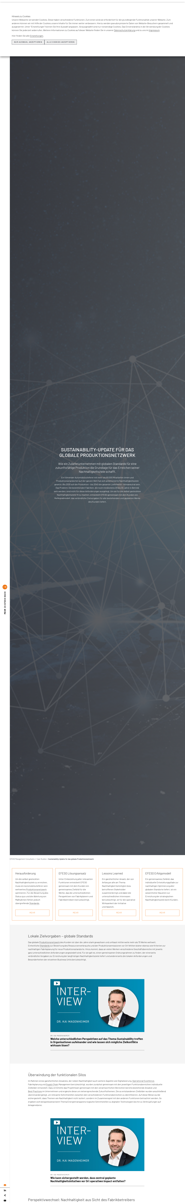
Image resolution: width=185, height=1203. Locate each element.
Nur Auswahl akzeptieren (28, 42)
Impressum (154, 30)
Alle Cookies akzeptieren (60, 42)
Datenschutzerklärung (124, 30)
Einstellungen (36, 35)
